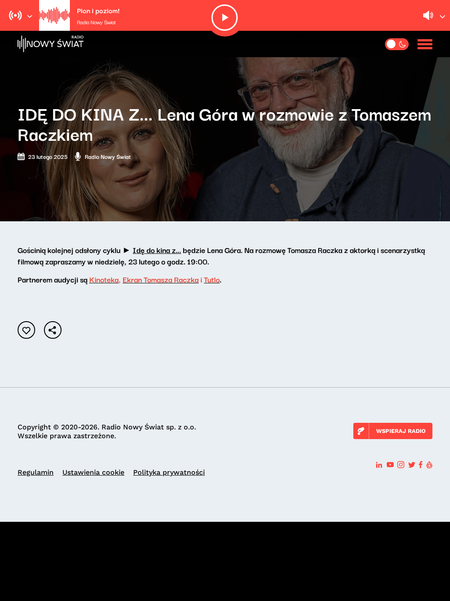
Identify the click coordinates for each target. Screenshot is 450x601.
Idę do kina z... (157, 250)
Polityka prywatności (169, 472)
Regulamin (36, 472)
